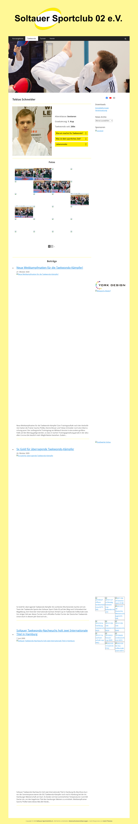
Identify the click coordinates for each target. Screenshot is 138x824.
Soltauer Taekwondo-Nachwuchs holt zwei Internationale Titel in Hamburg (52, 632)
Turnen (43, 38)
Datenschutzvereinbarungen (78, 821)
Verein (52, 38)
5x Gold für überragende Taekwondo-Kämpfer (45, 449)
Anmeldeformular (102, 108)
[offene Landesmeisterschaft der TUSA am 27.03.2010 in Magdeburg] (24, 174)
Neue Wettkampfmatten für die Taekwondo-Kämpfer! (49, 267)
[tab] (71, 133)
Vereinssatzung (101, 110)
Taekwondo (31, 38)
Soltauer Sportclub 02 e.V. (45, 821)
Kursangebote (17, 38)
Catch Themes (107, 821)
